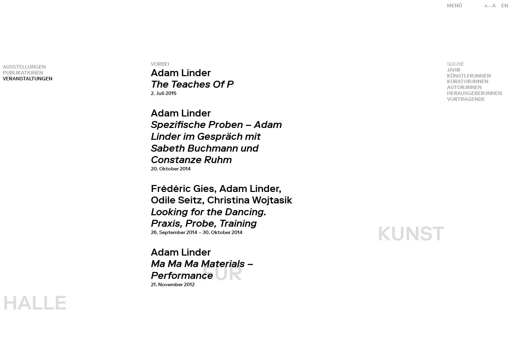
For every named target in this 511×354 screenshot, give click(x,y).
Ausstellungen (24, 67)
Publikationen (23, 73)
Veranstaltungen (27, 79)
